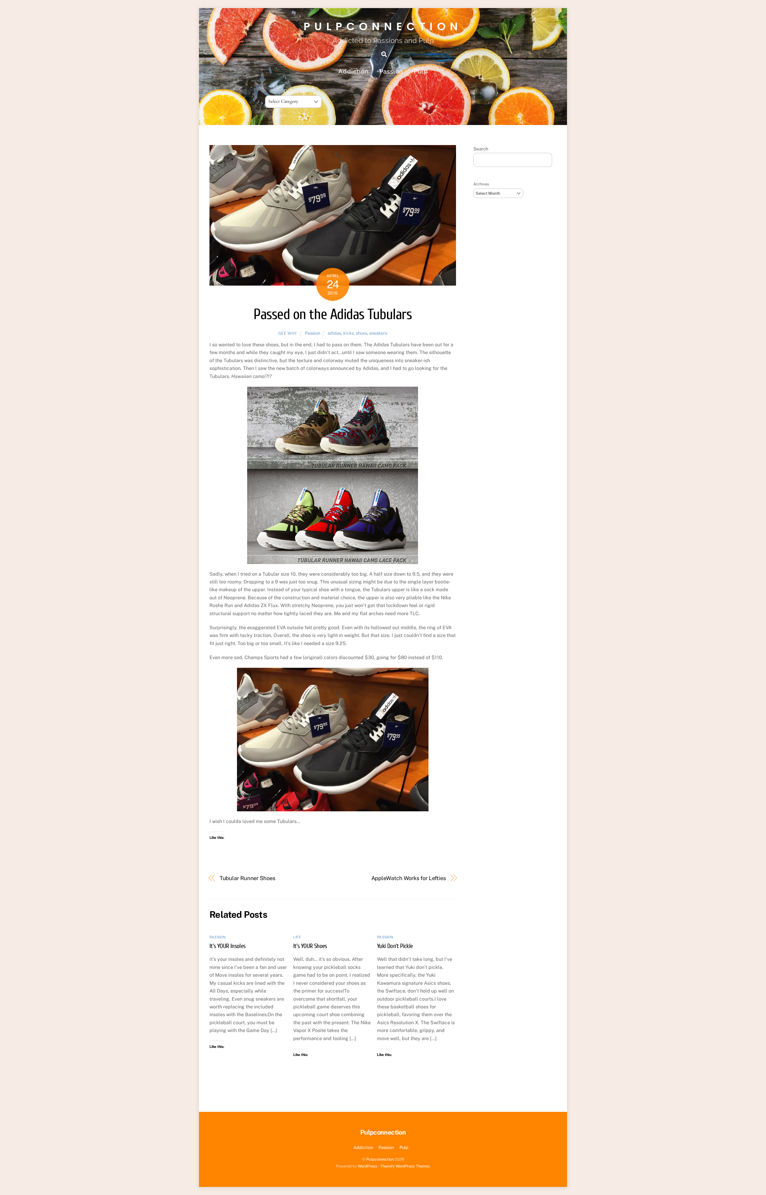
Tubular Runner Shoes (247, 878)
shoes (361, 333)
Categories (293, 91)
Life (297, 937)
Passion (391, 71)
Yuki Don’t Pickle (395, 945)
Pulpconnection (380, 1159)
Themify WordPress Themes (405, 1166)
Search (480, 148)
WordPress (367, 1166)
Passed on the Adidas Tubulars (332, 314)
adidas (334, 333)
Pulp (421, 71)
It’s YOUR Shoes (310, 945)
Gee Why (287, 333)
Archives (481, 184)
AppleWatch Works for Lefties (408, 878)
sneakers (378, 333)
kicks (348, 333)
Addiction (353, 71)
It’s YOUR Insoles (227, 945)
